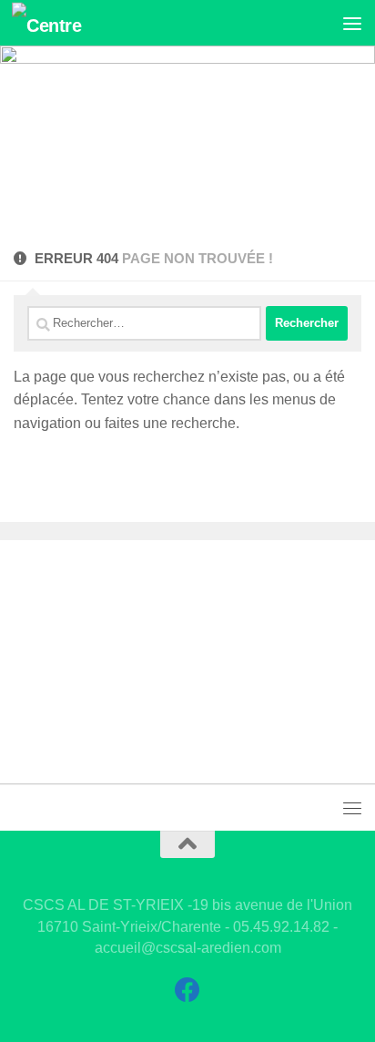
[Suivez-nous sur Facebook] (187, 990)
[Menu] (352, 23)
